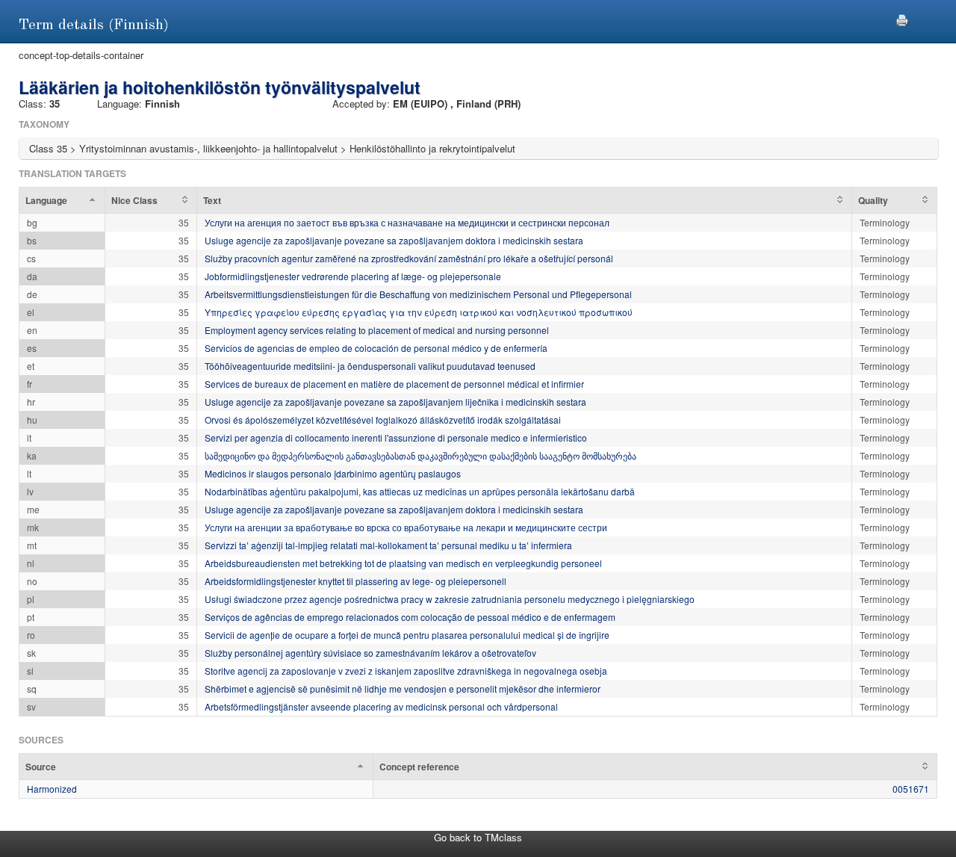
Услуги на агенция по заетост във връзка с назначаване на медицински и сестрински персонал (407, 222)
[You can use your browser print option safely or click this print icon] (902, 18)
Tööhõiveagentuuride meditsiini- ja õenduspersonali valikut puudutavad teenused (370, 365)
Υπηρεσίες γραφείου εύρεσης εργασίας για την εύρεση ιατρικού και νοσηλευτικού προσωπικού (419, 312)
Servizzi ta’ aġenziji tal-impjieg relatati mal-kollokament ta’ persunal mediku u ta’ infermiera (388, 545)
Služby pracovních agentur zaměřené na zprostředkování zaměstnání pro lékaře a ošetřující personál (409, 258)
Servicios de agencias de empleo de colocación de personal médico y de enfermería (376, 347)
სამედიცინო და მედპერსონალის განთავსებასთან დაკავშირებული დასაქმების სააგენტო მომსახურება (420, 455)
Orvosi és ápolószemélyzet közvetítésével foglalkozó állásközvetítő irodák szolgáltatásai (383, 419)
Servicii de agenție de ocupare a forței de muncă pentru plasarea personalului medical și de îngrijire (407, 634)
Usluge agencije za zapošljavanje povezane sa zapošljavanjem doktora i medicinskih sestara (394, 240)
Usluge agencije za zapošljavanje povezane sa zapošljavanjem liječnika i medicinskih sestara (395, 401)
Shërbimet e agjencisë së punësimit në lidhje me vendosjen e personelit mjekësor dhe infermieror (402, 688)
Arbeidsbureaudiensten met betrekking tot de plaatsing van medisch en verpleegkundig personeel (403, 563)
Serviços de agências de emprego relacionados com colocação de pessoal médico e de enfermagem (410, 616)
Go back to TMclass (478, 837)
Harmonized (52, 788)
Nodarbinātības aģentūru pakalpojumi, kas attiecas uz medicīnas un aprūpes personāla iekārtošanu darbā (420, 491)
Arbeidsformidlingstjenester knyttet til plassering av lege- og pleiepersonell (355, 581)
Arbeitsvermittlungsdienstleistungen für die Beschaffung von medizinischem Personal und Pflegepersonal (418, 294)
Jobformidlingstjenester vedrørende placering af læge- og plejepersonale (353, 276)
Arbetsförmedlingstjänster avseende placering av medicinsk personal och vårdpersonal (381, 706)
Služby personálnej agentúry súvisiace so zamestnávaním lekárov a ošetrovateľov (370, 652)
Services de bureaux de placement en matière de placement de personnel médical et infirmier (394, 383)
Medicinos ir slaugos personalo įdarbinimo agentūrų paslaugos (333, 473)
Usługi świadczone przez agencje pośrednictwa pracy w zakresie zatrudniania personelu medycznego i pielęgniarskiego (450, 599)
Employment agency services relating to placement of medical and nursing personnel (377, 330)
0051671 (911, 788)
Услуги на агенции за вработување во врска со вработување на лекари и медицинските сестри (406, 527)
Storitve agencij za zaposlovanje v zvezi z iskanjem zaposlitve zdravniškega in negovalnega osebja (406, 670)
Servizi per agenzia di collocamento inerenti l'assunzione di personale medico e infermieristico (396, 437)
